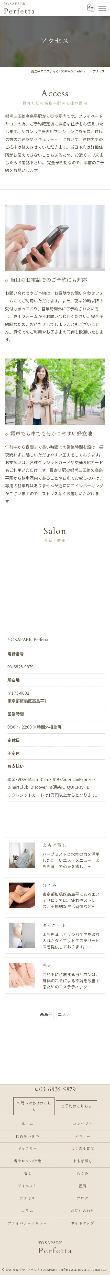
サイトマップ (82, 1223)
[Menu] (102, 8)
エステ (64, 1014)
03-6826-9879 (20, 667)
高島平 (46, 1014)
